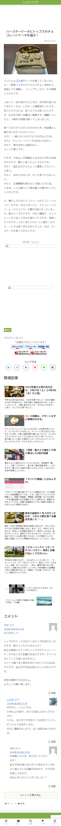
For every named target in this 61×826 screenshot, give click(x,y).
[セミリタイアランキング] (22, 354)
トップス (15, 80)
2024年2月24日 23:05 (14, 629)
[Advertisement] (30, 16)
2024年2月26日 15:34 (20, 752)
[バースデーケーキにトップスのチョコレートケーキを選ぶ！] (26, 367)
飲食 (9, 330)
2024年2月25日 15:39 (17, 703)
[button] (54, 476)
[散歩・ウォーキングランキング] (38, 354)
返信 (53, 693)
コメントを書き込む (30, 795)
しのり (10, 699)
